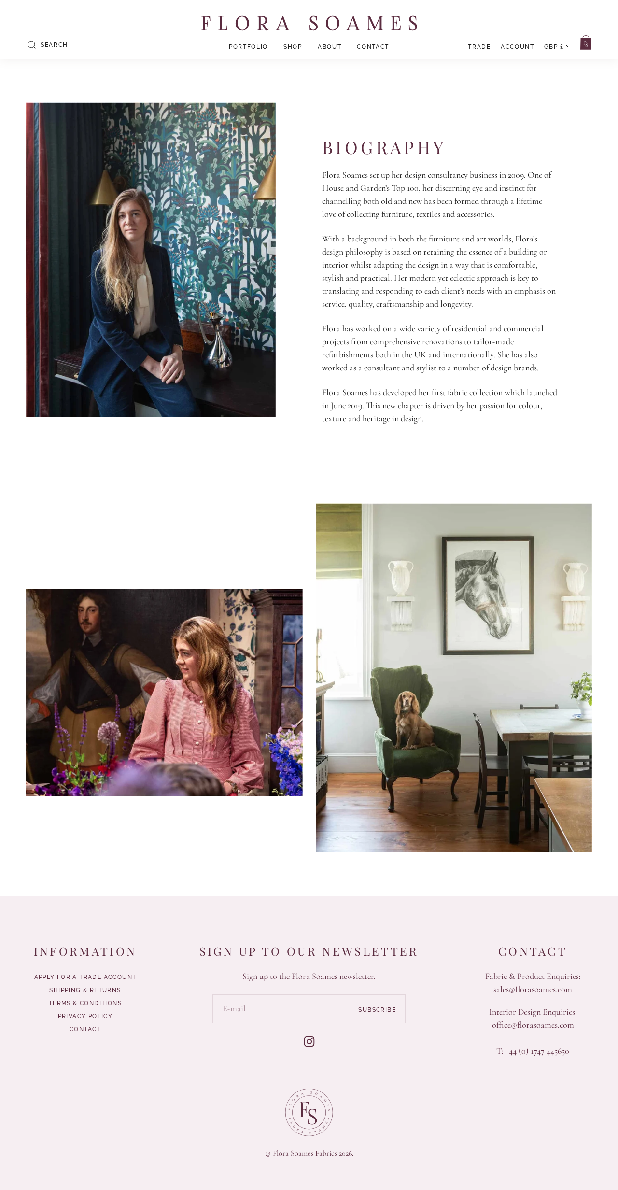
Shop (292, 46)
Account (517, 46)
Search (54, 45)
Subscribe (377, 1009)
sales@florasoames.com (532, 989)
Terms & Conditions (85, 1003)
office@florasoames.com (533, 1025)
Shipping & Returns (85, 990)
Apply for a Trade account (85, 977)
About (329, 46)
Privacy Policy (85, 1016)
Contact (373, 46)
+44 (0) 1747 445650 (537, 1051)
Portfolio (248, 46)
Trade (479, 46)
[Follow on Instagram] (309, 1041)
